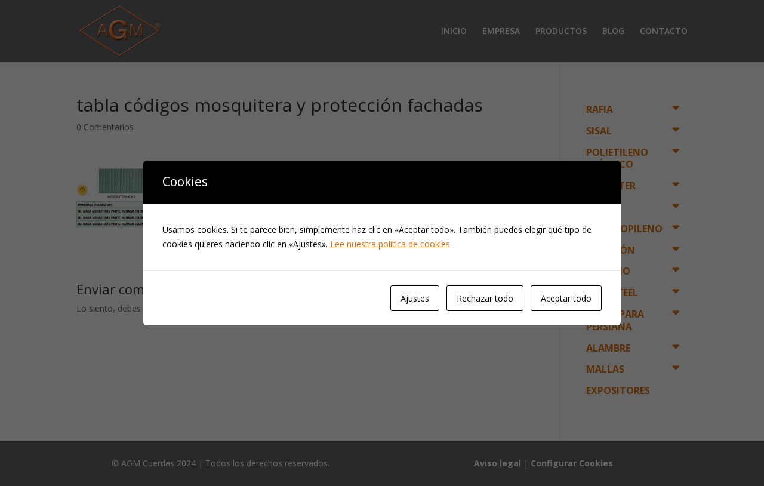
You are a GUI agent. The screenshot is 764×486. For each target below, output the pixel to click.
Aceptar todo (566, 298)
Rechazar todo (485, 298)
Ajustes (415, 298)
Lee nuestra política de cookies (390, 244)
